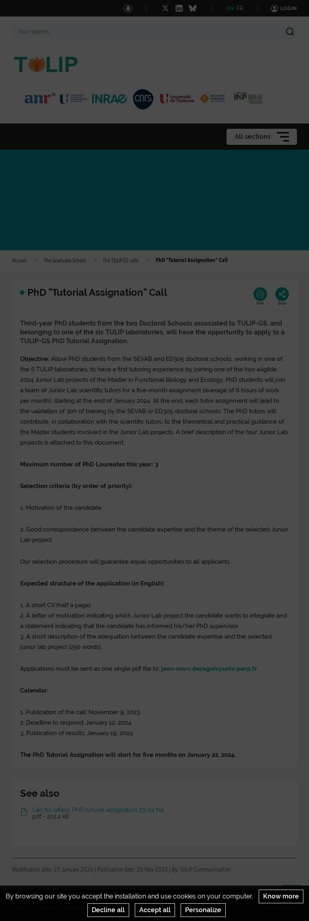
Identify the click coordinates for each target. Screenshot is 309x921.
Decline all (108, 910)
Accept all (155, 910)
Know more (281, 896)
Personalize (203, 910)
